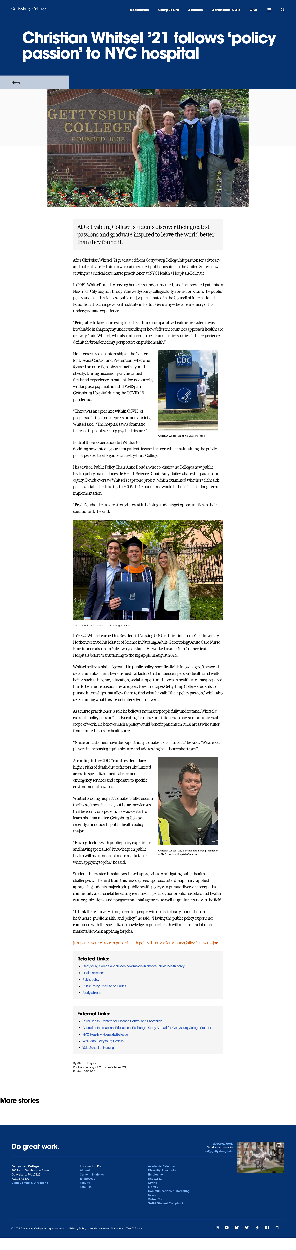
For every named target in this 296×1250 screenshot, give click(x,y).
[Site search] (282, 9)
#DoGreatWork (223, 1143)
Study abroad (91, 993)
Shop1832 (155, 1178)
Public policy (90, 979)
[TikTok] (257, 1228)
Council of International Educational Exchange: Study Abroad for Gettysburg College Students (147, 1028)
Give (253, 10)
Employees (87, 1178)
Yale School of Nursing (98, 1048)
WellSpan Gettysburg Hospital (103, 1041)
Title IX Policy (134, 1228)
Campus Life (168, 10)
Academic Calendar (161, 1166)
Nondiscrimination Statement (106, 1228)
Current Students (92, 1174)
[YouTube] (227, 1228)
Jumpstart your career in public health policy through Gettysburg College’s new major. (145, 943)
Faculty (85, 1182)
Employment (157, 1174)
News (15, 82)
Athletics (195, 10)
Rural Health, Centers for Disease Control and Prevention (122, 1021)
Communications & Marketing (169, 1191)
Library (153, 1187)
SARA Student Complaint (165, 1203)
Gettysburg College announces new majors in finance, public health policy (133, 966)
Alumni (85, 1170)
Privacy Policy (77, 1228)
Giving (152, 1182)
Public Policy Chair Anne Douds (104, 986)
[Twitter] (247, 1228)
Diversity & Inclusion (162, 1170)
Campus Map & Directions (29, 1182)
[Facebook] (267, 1228)
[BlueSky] (237, 1228)
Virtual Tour (156, 1199)
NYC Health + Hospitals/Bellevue (105, 1034)
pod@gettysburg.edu (218, 1151)
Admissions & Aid (226, 10)
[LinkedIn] (277, 1228)
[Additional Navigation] (269, 9)
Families (86, 1187)
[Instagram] (217, 1228)
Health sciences (93, 973)
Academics (139, 10)
